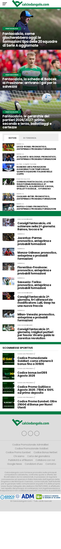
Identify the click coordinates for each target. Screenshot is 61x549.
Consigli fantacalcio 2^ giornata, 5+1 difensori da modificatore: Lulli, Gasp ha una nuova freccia (36, 301)
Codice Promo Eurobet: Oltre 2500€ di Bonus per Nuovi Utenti (37, 404)
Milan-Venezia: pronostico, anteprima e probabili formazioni (36, 317)
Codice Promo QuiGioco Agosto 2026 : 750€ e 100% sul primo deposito (35, 389)
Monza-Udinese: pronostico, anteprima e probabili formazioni (37, 255)
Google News (14, 463)
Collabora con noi (45, 460)
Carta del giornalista (38, 456)
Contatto (50, 463)
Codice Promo (25, 354)
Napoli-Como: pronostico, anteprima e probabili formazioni (36, 207)
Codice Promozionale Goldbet (31, 448)
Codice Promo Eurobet (18, 452)
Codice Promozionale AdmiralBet (30, 444)
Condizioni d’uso (34, 463)
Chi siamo (18, 456)
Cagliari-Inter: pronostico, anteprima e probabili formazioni (36, 197)
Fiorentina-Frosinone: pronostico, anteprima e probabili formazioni (34, 270)
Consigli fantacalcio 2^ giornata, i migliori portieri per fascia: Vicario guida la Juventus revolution (35, 334)
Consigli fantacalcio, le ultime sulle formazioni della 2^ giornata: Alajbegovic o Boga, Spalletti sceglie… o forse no (35, 185)
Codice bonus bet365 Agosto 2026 (32, 374)
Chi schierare (24, 219)
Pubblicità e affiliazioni (20, 460)
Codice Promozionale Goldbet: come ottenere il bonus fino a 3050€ (35, 361)
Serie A (21, 234)
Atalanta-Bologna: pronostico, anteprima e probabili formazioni (36, 158)
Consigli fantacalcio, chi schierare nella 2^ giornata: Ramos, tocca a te (36, 226)
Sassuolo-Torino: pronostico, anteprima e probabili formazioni (34, 285)
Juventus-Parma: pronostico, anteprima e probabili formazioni (34, 241)
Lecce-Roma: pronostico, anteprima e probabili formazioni (36, 148)
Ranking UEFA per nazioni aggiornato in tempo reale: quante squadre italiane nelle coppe (34, 170)
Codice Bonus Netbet (45, 452)
